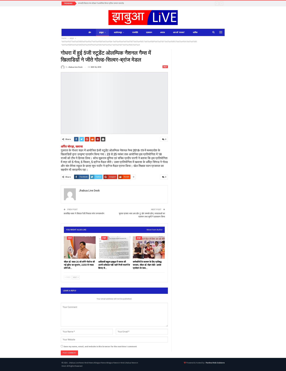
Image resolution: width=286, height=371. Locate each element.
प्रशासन (149, 32)
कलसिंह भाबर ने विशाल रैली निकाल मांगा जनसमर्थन (84, 213)
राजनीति (135, 32)
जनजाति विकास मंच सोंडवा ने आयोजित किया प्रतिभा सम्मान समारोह (101, 3)
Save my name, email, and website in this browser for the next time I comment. (100, 346)
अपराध (162, 32)
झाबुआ (101, 32)
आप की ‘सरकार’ (179, 32)
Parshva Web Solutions (215, 363)
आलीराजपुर (118, 32)
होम (90, 32)
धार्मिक (195, 32)
